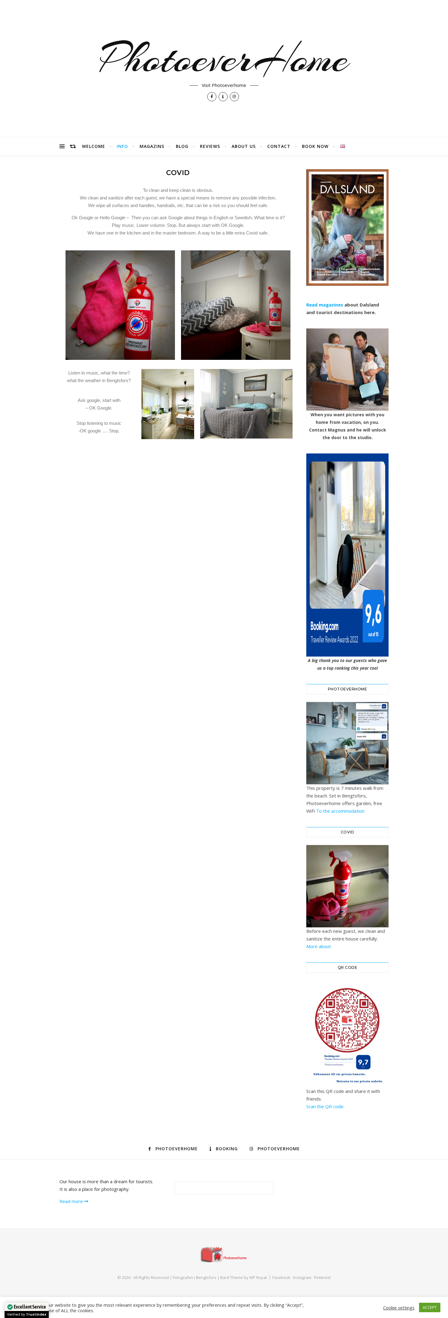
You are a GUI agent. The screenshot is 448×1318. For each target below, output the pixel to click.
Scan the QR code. (325, 1106)
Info (122, 146)
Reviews (210, 146)
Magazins (152, 146)
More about (318, 946)
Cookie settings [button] (398, 1307)
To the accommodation (340, 811)
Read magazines (324, 305)
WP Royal (258, 1277)
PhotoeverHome (224, 58)
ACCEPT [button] (430, 1307)
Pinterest (322, 1277)
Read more (71, 1201)
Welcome (93, 146)
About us (244, 146)
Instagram (302, 1277)
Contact (278, 146)
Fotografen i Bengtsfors (194, 1277)
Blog (182, 146)
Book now (315, 146)
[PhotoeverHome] (224, 1254)
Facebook (281, 1277)
